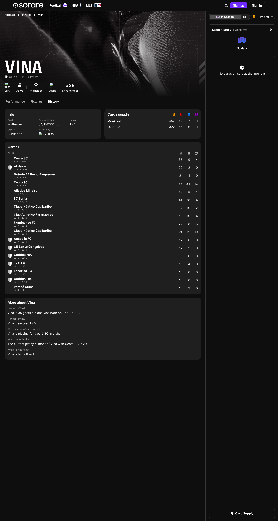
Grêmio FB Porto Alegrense (34, 174)
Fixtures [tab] (36, 101)
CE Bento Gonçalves (29, 247)
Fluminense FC (25, 222)
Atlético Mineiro (25, 190)
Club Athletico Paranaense (33, 214)
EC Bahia (20, 198)
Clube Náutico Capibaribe (33, 206)
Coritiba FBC (23, 255)
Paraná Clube (24, 287)
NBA (75, 5)
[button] (226, 5)
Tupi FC (19, 263)
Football (55, 5)
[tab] (245, 17)
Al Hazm (20, 166)
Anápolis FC (23, 239)
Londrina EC (23, 271)
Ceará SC (21, 158)
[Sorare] (28, 5)
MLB (89, 5)
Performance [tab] (15, 101)
